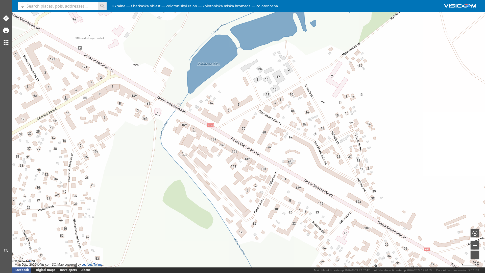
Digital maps (46, 270)
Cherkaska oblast (145, 6)
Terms (97, 264)
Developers (68, 270)
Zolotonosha (267, 6)
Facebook (22, 270)
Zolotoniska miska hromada (227, 6)
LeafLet (87, 264)
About (85, 270)
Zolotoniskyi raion (181, 6)
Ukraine (118, 6)
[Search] (102, 6)
